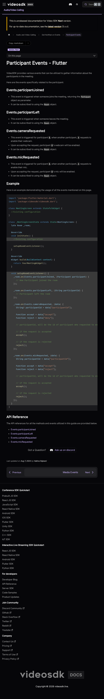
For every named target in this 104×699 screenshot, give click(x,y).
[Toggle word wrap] (89, 197)
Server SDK (8, 588)
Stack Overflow (10, 617)
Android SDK (8, 513)
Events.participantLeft (22, 433)
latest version (54, 26)
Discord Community (12, 608)
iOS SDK (6, 517)
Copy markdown (16, 43)
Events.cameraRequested (23, 437)
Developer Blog (9, 579)
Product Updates (10, 597)
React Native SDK (11, 509)
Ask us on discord (65, 450)
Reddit (5, 625)
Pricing (5, 645)
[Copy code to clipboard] (94, 197)
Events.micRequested (21, 441)
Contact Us (7, 641)
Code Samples (9, 592)
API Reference (9, 583)
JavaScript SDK (10, 504)
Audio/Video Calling (14, 10)
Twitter (5, 621)
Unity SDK (7, 526)
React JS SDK (9, 500)
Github (5, 612)
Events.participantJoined (23, 429)
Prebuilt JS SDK (10, 495)
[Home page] (9, 35)
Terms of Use (8, 654)
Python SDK (8, 530)
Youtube (6, 630)
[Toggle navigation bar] (4, 4)
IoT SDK (6, 539)
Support (6, 650)
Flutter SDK (7, 522)
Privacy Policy (9, 658)
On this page (14, 55)
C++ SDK (6, 535)
